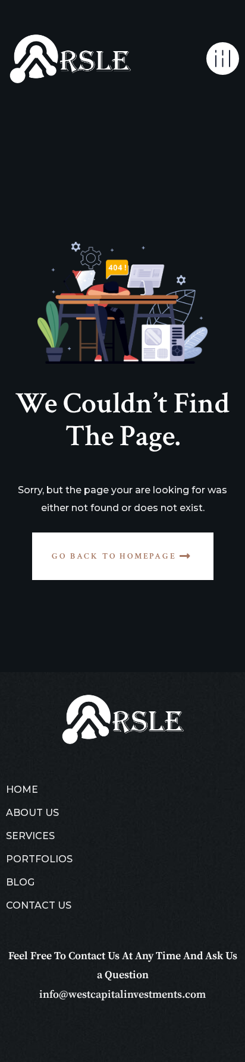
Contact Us (38, 905)
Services (30, 836)
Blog (20, 882)
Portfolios (39, 859)
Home (22, 789)
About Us (32, 812)
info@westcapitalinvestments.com (122, 994)
